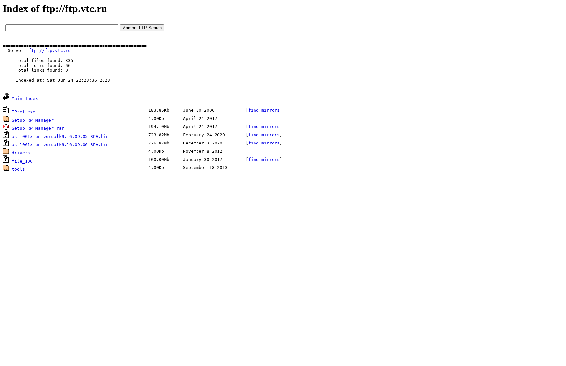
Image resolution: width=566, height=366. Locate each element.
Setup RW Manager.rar (38, 128)
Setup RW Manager (33, 120)
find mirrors (264, 110)
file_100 (22, 161)
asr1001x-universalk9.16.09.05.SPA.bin (60, 136)
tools (18, 169)
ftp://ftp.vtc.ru (50, 50)
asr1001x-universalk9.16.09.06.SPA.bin (60, 144)
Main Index (25, 98)
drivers (21, 152)
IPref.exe (23, 111)
